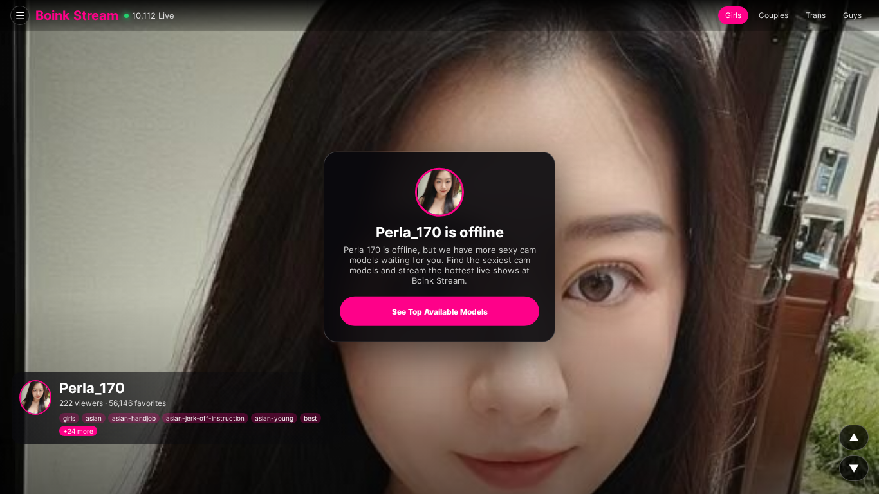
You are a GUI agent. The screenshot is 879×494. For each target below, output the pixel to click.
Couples (773, 15)
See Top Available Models (440, 311)
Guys (852, 15)
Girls (733, 15)
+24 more (78, 431)
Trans (816, 15)
